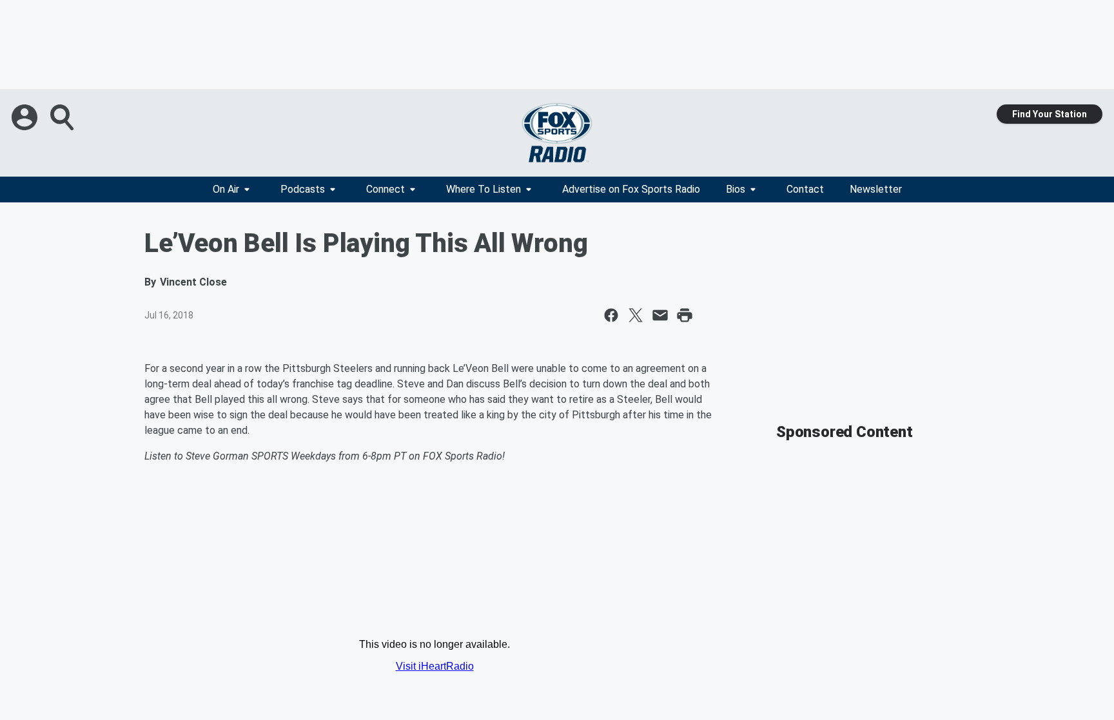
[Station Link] (557, 133)
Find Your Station (1049, 114)
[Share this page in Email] (660, 315)
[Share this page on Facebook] (611, 315)
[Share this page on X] (636, 315)
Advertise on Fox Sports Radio (631, 189)
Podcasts (302, 189)
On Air (226, 189)
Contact (805, 189)
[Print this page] (685, 315)
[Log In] (26, 117)
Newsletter (876, 189)
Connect (385, 189)
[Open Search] (63, 117)
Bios (735, 189)
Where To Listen (483, 189)
